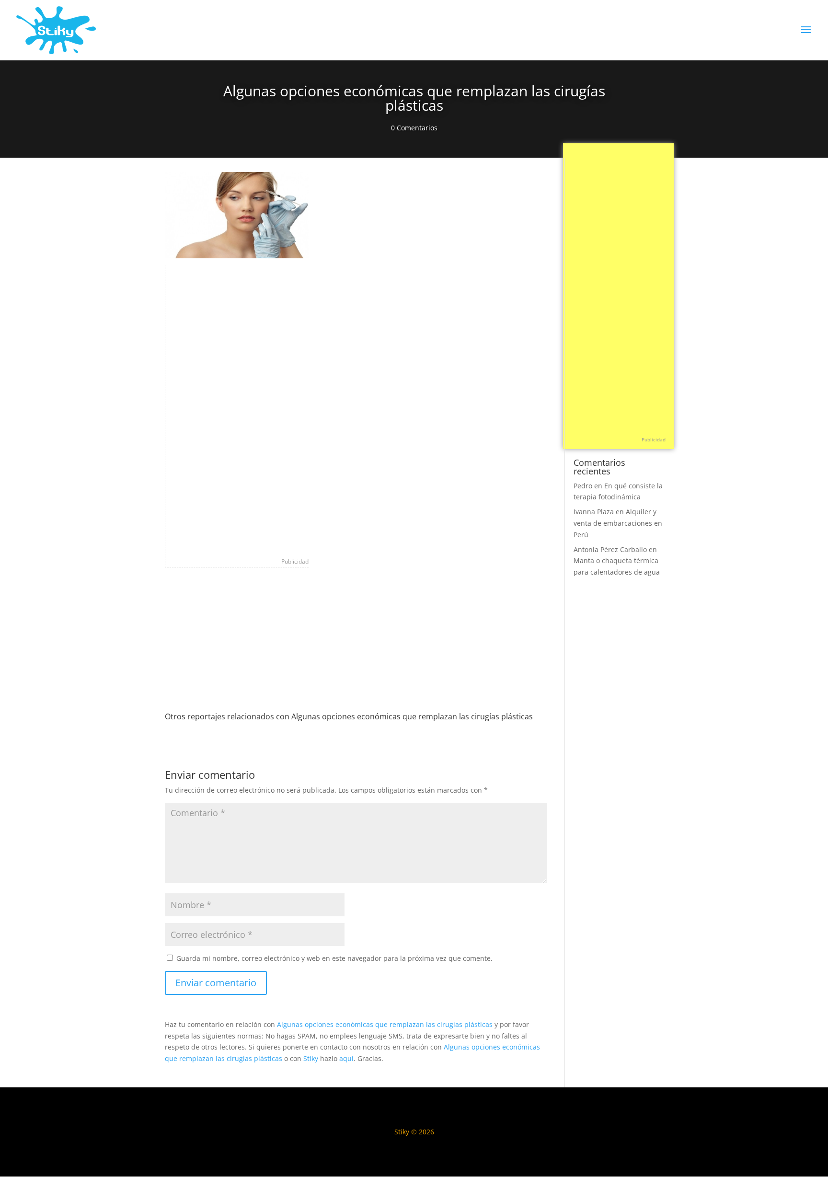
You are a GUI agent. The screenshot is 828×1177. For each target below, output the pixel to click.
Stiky (310, 1058)
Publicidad (295, 561)
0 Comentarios (414, 127)
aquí (346, 1058)
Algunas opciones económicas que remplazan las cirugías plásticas (385, 1024)
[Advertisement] (237, 409)
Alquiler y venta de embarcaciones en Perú (618, 523)
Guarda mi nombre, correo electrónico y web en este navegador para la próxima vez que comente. (334, 958)
